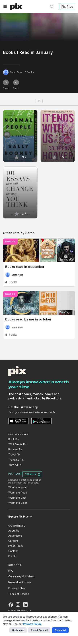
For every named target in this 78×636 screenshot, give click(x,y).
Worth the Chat (17, 497)
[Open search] (52, 6)
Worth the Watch (18, 487)
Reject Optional (39, 630)
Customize (18, 630)
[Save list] (6, 82)
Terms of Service (18, 593)
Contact (13, 550)
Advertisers (15, 535)
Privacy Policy (16, 588)
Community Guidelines (21, 576)
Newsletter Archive (19, 582)
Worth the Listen (18, 502)
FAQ (10, 570)
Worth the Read (17, 492)
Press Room (15, 545)
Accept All (60, 630)
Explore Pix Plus (18, 516)
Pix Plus (13, 556)
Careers (13, 540)
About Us (13, 530)
